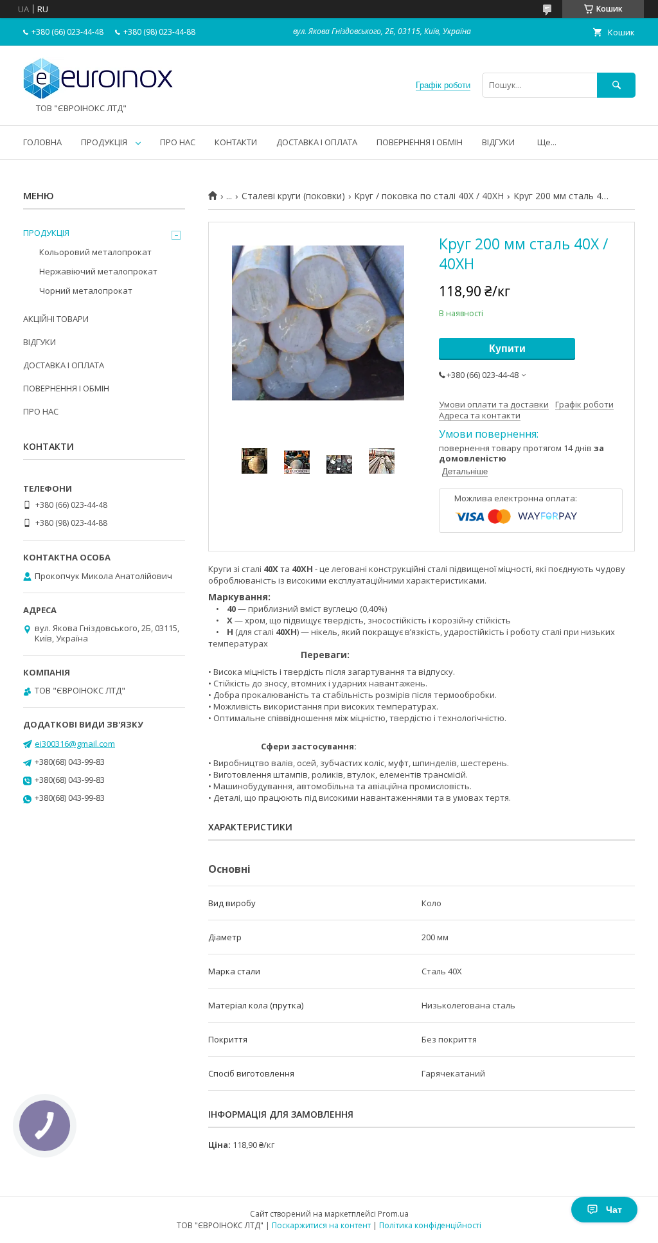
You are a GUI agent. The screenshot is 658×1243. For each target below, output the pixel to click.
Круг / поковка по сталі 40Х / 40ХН (429, 196)
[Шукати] (616, 85)
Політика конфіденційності (430, 1225)
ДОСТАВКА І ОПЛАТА (316, 142)
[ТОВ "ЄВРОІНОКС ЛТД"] (98, 97)
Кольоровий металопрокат (95, 252)
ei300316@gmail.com (75, 743)
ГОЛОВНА (42, 142)
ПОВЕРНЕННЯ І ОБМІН (420, 142)
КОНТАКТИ (236, 142)
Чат (614, 1209)
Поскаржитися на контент (321, 1225)
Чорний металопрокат (85, 290)
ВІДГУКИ (498, 142)
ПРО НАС (177, 142)
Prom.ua (393, 1213)
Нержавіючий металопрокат (98, 271)
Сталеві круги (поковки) (293, 196)
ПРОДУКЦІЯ (104, 142)
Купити (507, 348)
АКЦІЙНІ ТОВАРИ (56, 319)
